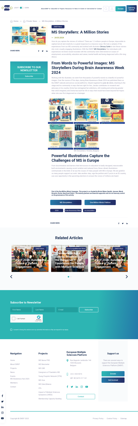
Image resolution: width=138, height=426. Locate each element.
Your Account (112, 8)
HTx (39, 388)
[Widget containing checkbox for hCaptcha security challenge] (26, 318)
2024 (56, 210)
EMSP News (58, 27)
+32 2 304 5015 (76, 374)
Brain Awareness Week (73, 210)
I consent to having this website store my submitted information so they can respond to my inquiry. (40, 329)
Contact (99, 8)
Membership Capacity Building (49, 399)
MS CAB (41, 368)
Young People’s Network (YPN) (50, 376)
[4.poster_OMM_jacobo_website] (60, 137)
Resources (68, 8)
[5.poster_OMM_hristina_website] (86, 137)
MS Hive (41, 380)
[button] (68, 277)
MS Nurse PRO (44, 360)
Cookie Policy (112, 418)
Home (16, 21)
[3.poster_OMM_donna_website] (60, 111)
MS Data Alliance (44, 384)
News (76, 8)
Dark (27, 8)
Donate (120, 9)
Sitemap (123, 418)
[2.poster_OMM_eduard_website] (112, 111)
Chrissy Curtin (105, 47)
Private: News (31, 21)
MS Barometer (43, 364)
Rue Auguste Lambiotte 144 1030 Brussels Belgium (80, 362)
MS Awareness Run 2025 (19, 379)
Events (82, 8)
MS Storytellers (100, 49)
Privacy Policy (98, 418)
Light (16, 8)
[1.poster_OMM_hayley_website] (86, 111)
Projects (62, 8)
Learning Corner (131, 9)
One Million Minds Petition (100, 202)
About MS (54, 8)
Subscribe (29, 76)
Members (14, 383)
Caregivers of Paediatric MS (49, 372)
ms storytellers (89, 210)
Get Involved (90, 8)
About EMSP (45, 8)
